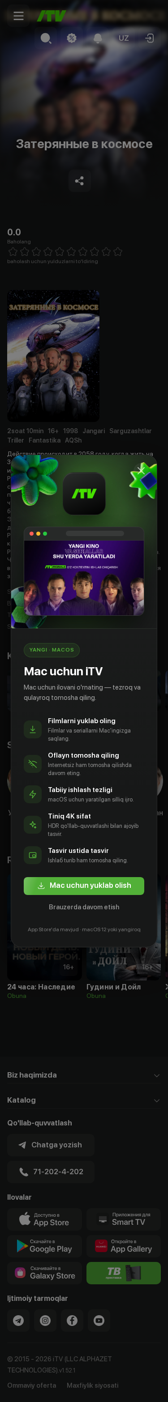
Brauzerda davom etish (84, 907)
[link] (84, 886)
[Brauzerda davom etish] (141, 470)
